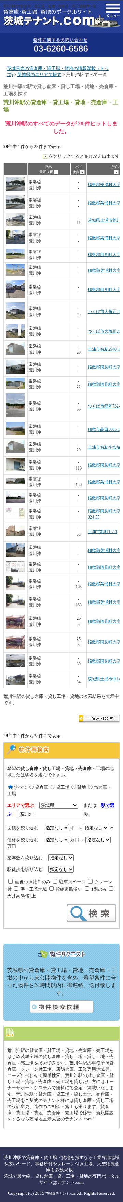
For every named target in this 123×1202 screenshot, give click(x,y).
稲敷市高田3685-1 (104, 429)
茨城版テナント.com (60, 1193)
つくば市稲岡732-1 (105, 406)
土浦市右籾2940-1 (104, 349)
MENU (113, 10)
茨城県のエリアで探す (39, 74)
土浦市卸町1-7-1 (102, 532)
